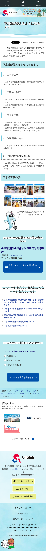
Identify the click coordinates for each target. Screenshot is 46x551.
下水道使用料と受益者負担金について (19, 322)
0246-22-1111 (15, 469)
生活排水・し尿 (23, 393)
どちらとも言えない (15, 365)
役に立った (11, 356)
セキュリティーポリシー (23, 530)
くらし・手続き (30, 391)
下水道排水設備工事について (15, 326)
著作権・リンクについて (23, 519)
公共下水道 (35, 393)
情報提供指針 (23, 513)
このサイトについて (23, 508)
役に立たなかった (14, 360)
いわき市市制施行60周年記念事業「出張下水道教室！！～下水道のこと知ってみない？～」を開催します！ (24, 302)
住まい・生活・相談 (8, 393)
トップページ (18, 391)
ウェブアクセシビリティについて (23, 525)
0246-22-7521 (16, 255)
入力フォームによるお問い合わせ (22, 266)
